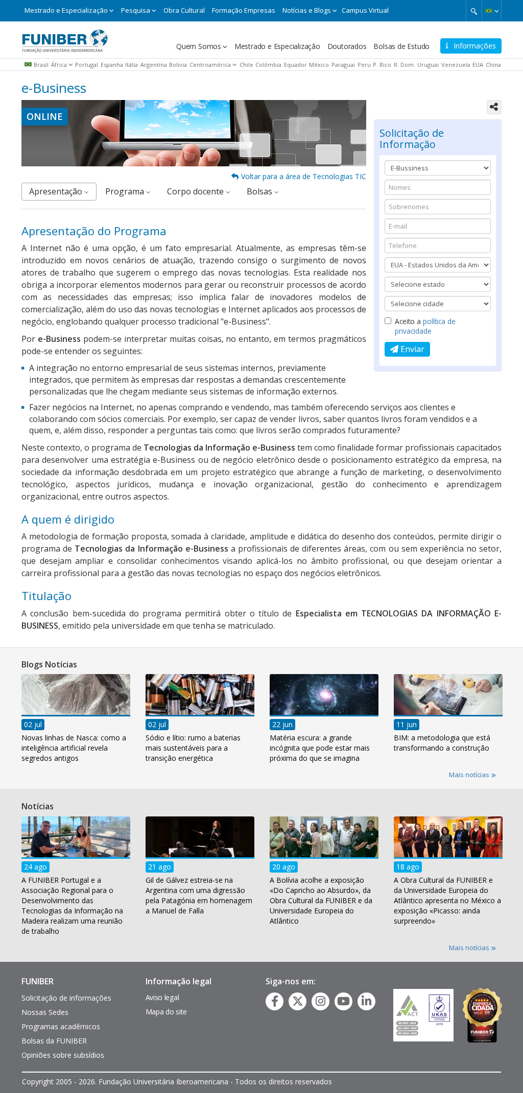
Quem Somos (198, 46)
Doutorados (347, 46)
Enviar (411, 349)
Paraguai (343, 64)
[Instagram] (320, 1001)
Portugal (86, 64)
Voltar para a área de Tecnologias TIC (303, 176)
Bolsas (260, 191)
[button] (491, 10)
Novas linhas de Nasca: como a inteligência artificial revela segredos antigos (73, 748)
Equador (295, 64)
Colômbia (268, 64)
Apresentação (56, 191)
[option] (76, 721)
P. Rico (382, 64)
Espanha (112, 64)
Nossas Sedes (44, 1012)
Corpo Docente (196, 191)
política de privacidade (425, 326)
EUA (477, 64)
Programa (125, 191)
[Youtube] (343, 1001)
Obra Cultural (184, 10)
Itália (131, 64)
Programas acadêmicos (60, 1026)
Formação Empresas (243, 10)
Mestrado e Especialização (66, 10)
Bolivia (178, 64)
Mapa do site (166, 1011)
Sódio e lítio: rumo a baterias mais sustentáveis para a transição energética (193, 748)
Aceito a (425, 326)
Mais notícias (470, 774)
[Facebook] (274, 1001)
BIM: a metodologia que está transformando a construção (442, 743)
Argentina (153, 64)
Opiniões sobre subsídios (62, 1055)
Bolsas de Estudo (401, 46)
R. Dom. (404, 64)
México (319, 64)
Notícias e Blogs (306, 10)
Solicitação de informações (66, 998)
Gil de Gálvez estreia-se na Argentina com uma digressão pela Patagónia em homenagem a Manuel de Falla (199, 895)
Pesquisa (135, 10)
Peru (364, 64)
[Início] (64, 37)
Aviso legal (162, 997)
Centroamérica (210, 64)
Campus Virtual (365, 10)
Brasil (41, 64)
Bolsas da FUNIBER (54, 1041)
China (493, 64)
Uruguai (428, 64)
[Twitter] (297, 1001)
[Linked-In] (366, 1001)
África (59, 64)
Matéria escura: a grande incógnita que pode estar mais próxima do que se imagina (320, 748)
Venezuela (455, 64)
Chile (246, 64)
